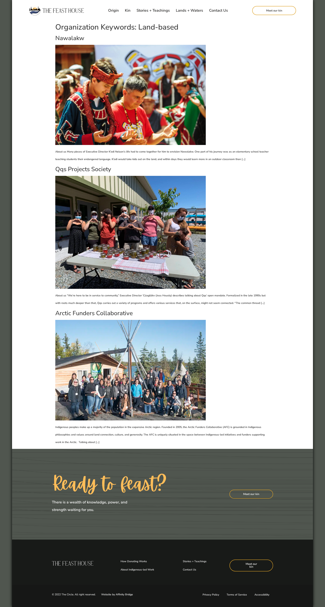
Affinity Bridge (124, 594)
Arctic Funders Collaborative (94, 313)
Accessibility (261, 594)
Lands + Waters (189, 10)
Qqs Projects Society (83, 169)
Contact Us (218, 10)
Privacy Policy (211, 594)
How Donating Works (134, 561)
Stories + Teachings (153, 10)
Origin (113, 10)
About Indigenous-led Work (137, 569)
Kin (128, 10)
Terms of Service (237, 594)
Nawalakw (69, 38)
